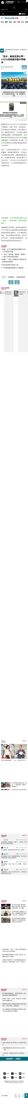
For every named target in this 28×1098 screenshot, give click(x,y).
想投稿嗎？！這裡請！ (14, 1059)
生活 (22, 22)
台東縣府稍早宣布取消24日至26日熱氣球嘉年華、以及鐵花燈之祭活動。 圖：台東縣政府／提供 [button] (14, 94)
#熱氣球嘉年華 (21, 277)
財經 (10, 22)
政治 (2, 22)
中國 (18, 22)
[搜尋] (26, 17)
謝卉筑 (7, 66)
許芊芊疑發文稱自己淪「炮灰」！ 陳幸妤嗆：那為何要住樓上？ (14, 220)
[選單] (1, 17)
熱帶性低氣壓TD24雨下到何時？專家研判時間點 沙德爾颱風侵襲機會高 (8, 293)
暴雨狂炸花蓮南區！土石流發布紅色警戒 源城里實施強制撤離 (22, 293)
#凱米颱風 (11, 277)
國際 (6, 22)
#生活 (3, 277)
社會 (14, 22)
